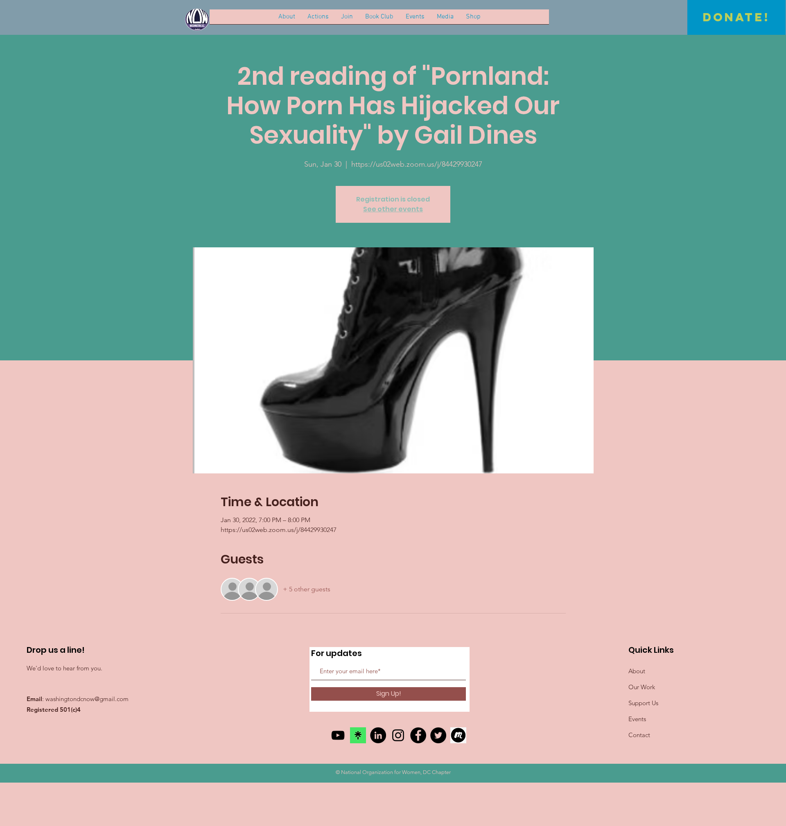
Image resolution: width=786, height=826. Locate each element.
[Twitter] (438, 735)
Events (637, 719)
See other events (393, 209)
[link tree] (358, 735)
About (636, 671)
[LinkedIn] (378, 735)
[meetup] (458, 735)
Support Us (643, 703)
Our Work (641, 687)
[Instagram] (398, 735)
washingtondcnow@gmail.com (87, 699)
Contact (639, 735)
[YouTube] (338, 735)
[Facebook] (418, 735)
